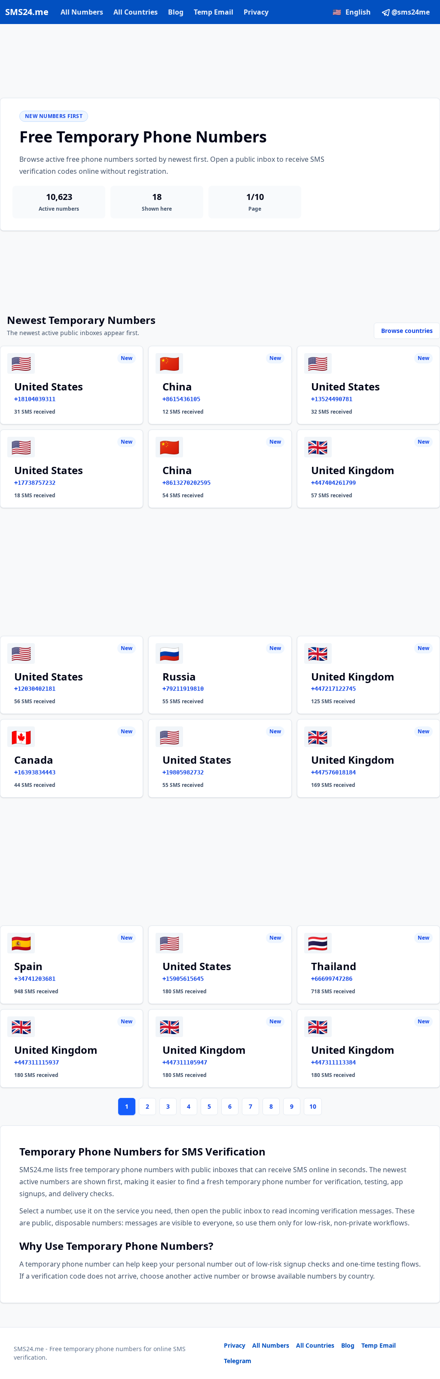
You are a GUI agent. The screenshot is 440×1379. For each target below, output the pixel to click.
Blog (175, 12)
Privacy (256, 12)
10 (312, 1106)
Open (315, 1362)
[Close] (424, 1334)
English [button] (352, 12)
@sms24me (410, 12)
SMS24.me (27, 12)
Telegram (237, 1361)
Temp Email (213, 12)
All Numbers (82, 12)
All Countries (135, 12)
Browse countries (407, 331)
